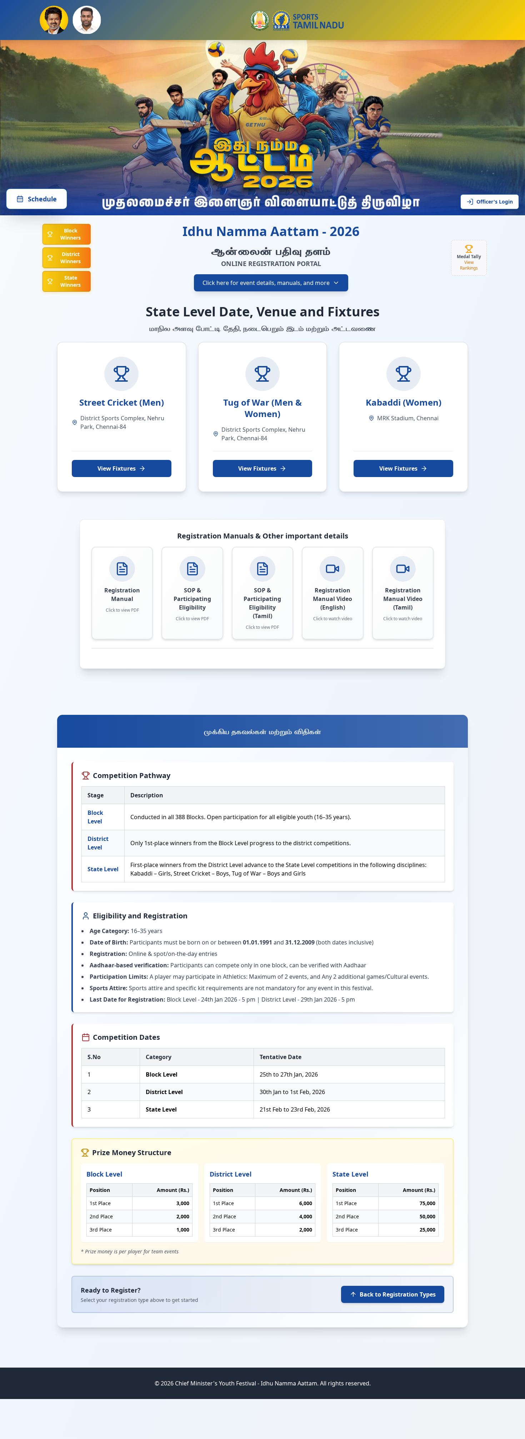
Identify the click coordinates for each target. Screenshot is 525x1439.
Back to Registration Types (398, 1294)
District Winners (70, 258)
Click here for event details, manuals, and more (266, 283)
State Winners (70, 281)
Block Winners (70, 234)
